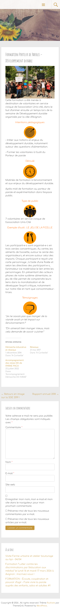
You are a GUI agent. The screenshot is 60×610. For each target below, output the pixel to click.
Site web (10, 484)
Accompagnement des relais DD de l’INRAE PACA (14, 363)
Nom (8, 462)
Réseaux (34, 347)
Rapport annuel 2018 (45, 394)
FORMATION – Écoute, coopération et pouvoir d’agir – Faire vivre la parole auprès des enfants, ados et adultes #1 (28, 582)
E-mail (9, 473)
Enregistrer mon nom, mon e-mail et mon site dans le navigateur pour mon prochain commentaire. (29, 502)
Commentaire (13, 427)
